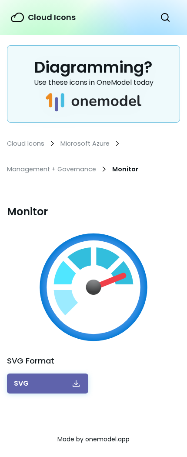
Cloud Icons (52, 17)
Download (21, 383)
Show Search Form (165, 17)
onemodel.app (107, 439)
